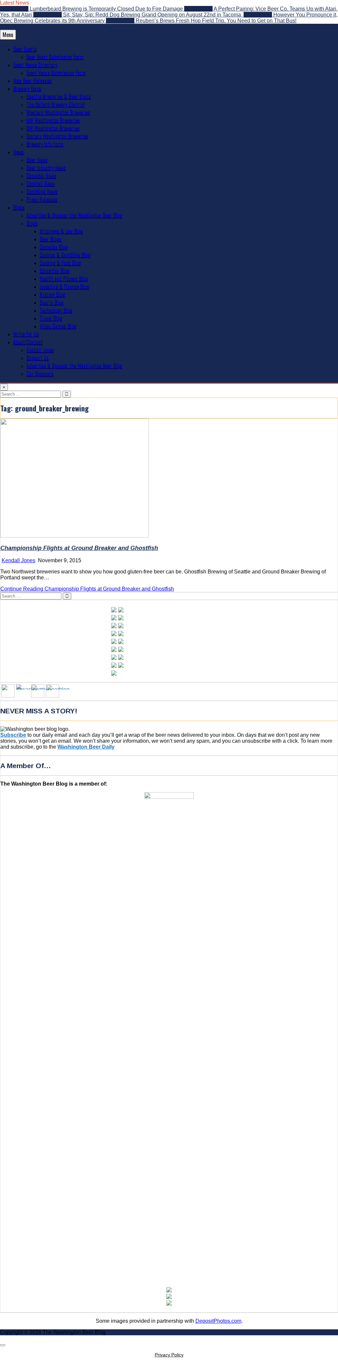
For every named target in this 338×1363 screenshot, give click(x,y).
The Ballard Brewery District (55, 104)
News (18, 152)
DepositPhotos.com (218, 1321)
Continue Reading (87, 589)
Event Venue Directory (35, 65)
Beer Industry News (46, 168)
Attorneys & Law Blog (61, 231)
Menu (8, 35)
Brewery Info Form (44, 144)
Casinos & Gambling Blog (65, 255)
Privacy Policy (169, 1354)
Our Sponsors (39, 373)
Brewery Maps (27, 88)
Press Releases (41, 199)
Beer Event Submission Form (55, 57)
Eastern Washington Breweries (57, 136)
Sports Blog (51, 302)
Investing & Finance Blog (64, 286)
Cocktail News (40, 183)
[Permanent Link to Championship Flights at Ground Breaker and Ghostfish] (74, 535)
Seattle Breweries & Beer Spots (58, 96)
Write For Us (26, 334)
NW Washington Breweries (53, 120)
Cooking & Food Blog (60, 263)
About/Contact (28, 342)
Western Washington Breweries (58, 112)
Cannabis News (41, 175)
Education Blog (54, 271)
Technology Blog (56, 310)
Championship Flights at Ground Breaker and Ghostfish (79, 548)
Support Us (37, 358)
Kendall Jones (40, 350)
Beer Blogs (50, 239)
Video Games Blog (58, 326)
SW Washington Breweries (53, 128)
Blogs (18, 207)
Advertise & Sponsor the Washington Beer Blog (74, 215)
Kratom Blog (52, 294)
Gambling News (41, 191)
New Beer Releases (32, 80)
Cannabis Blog (54, 247)
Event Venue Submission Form (56, 73)
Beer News (37, 160)
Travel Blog (51, 318)
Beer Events (25, 49)
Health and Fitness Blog (64, 278)
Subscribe (13, 735)
